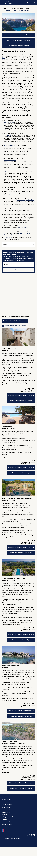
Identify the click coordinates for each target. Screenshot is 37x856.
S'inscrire (18, 270)
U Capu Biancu (8, 172)
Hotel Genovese (9, 348)
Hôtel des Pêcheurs (10, 160)
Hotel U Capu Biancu (11, 741)
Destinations (6, 807)
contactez (9, 237)
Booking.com (7, 194)
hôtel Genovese (9, 122)
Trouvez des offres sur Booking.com (15, 325)
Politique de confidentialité (10, 817)
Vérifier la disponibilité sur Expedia (21, 401)
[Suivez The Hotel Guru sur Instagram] (32, 835)
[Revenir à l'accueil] (7, 2)
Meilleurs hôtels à (7, 810)
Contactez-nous (7, 824)
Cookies (4, 819)
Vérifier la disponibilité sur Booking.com (21, 395)
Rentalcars (7, 212)
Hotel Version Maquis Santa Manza (17, 498)
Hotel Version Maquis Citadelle (15, 578)
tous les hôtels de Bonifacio (18, 35)
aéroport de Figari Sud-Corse (25, 200)
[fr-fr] (2, 830)
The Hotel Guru (7, 804)
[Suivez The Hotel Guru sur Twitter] (27, 835)
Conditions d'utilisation (9, 822)
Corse (3, 58)
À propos (4, 815)
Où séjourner (6, 812)
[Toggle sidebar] (34, 2)
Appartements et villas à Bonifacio (18, 40)
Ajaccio (10, 206)
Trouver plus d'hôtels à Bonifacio (18, 46)
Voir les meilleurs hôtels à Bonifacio (14, 321)
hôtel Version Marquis (10, 145)
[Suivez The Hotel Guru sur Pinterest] (34, 835)
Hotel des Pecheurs (10, 665)
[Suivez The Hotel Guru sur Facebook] (29, 835)
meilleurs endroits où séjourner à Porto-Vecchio (17, 228)
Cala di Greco (8, 135)
